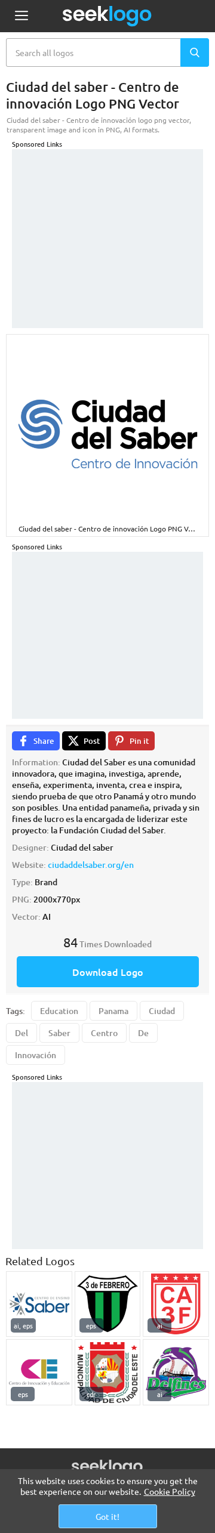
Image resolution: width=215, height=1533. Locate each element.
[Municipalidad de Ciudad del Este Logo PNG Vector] (108, 1372)
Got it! (107, 1516)
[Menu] (21, 16)
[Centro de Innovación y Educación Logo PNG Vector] (39, 1372)
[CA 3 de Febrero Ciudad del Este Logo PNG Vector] (176, 1304)
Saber (59, 1033)
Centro (104, 1033)
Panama (113, 1010)
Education (59, 1010)
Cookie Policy (169, 1491)
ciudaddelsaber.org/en (91, 864)
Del (21, 1033)
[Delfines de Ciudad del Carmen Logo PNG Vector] (176, 1372)
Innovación (35, 1055)
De (143, 1033)
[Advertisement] (107, 223)
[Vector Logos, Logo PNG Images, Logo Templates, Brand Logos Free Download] (107, 16)
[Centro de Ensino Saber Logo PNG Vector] (39, 1304)
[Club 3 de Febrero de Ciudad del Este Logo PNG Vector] (108, 1304)
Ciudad (162, 1010)
